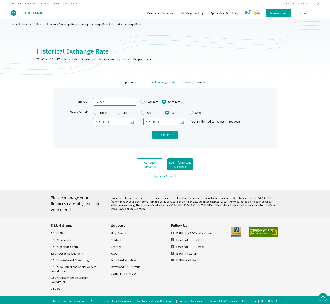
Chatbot (289, 3)
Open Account (279, 13)
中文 (317, 3)
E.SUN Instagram (186, 253)
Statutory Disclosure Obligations (155, 301)
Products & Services (160, 13)
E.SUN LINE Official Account (193, 233)
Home (14, 24)
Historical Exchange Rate (126, 24)
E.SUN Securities (62, 240)
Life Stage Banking (192, 13)
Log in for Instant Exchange (180, 164)
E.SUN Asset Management (67, 253)
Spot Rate (129, 82)
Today (103, 113)
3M (125, 113)
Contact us (118, 240)
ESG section (249, 301)
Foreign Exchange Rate (94, 24)
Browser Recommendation (69, 301)
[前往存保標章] (236, 236)
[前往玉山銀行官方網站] (26, 13)
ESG (56, 3)
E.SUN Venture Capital (65, 247)
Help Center (118, 233)
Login (303, 13)
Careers (55, 288)
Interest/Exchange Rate (63, 24)
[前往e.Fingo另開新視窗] (252, 13)
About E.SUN (70, 3)
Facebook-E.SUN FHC (189, 240)
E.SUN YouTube (185, 260)
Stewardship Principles (223, 301)
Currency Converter (194, 82)
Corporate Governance (192, 301)
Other (198, 113)
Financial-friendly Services (116, 301)
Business (30, 3)
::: (8, 3)
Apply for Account (165, 176)
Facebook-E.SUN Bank (190, 247)
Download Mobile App (125, 260)
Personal (16, 3)
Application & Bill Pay (224, 13)
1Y (172, 113)
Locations (304, 3)
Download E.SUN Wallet (126, 267)
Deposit (40, 24)
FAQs (114, 253)
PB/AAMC (45, 3)
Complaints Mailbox (123, 273)
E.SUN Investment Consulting (70, 260)
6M (149, 113)
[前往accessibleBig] (255, 232)
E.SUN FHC (58, 233)
